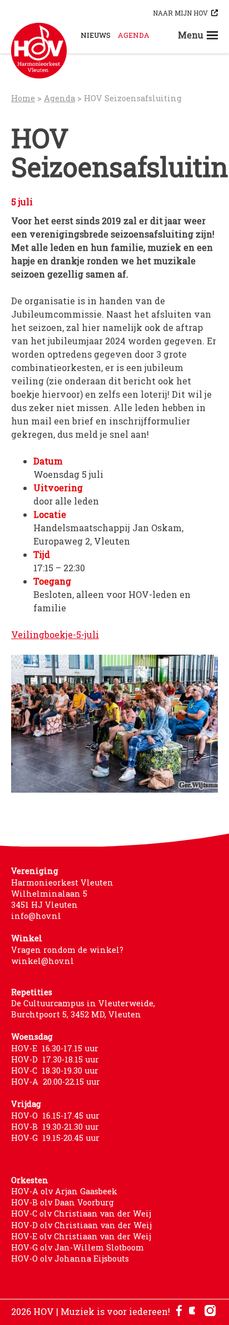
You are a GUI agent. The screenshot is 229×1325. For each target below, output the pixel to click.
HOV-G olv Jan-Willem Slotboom (77, 1247)
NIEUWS (96, 35)
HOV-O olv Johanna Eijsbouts (70, 1258)
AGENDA (134, 35)
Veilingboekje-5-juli (55, 634)
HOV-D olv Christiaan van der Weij (81, 1225)
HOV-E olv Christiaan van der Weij (81, 1236)
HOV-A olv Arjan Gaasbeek (64, 1191)
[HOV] (39, 50)
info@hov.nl (36, 916)
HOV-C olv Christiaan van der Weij (81, 1213)
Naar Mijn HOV (180, 12)
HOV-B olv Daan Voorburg (62, 1202)
